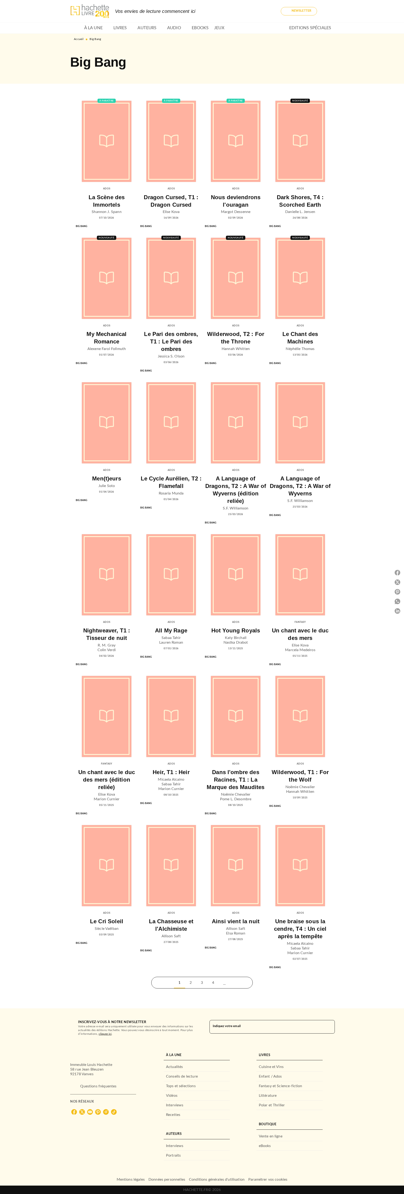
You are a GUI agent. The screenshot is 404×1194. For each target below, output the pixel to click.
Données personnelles (166, 1179)
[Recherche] (328, 11)
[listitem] (74, 1112)
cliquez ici (105, 1033)
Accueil (78, 39)
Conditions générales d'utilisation (217, 1179)
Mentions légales (131, 1179)
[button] (299, 11)
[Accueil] (89, 11)
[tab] (75, 28)
